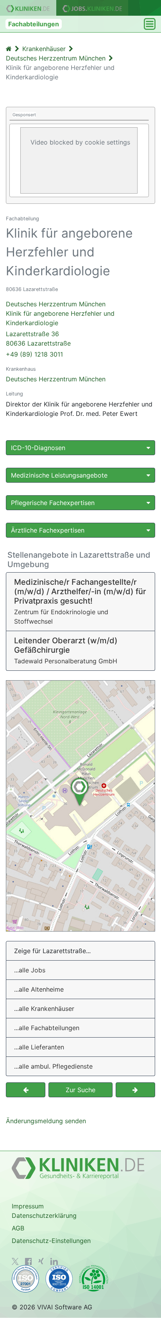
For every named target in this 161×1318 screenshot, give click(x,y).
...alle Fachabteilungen (46, 1028)
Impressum (28, 1206)
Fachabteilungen (33, 24)
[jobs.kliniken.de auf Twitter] (15, 1261)
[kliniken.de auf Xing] (41, 1261)
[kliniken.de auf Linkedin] (54, 1261)
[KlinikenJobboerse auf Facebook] (28, 1261)
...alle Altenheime (39, 989)
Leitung (14, 394)
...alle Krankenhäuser (44, 1008)
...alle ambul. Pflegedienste (53, 1066)
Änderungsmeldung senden (46, 1121)
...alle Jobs (29, 970)
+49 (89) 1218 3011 (34, 354)
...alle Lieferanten (39, 1047)
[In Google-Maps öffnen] (80, 806)
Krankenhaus (21, 369)
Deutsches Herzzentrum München (56, 379)
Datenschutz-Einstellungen (51, 1241)
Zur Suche (80, 1090)
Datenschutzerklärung (44, 1215)
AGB (18, 1228)
